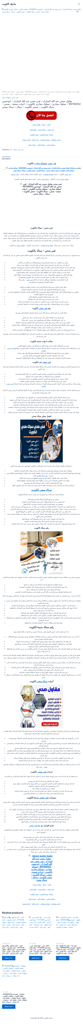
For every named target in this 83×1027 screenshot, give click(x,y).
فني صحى (46, 362)
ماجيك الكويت (9, 3)
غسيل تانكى (32, 145)
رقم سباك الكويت (42, 476)
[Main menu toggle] (79, 4)
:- (80, 596)
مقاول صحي (21, 245)
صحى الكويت (34, 135)
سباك (43, 125)
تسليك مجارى (50, 145)
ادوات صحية (26, 140)
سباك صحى (42, 130)
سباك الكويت (44, 135)
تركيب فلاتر (35, 140)
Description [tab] (6, 159)
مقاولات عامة (76, 92)
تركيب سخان (15, 174)
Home (4, 92)
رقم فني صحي (34, 825)
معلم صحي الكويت (47, 245)
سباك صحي (42, 681)
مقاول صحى (36, 125)
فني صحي (14, 97)
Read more (9, 958)
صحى (49, 125)
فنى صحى (50, 130)
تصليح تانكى (41, 145)
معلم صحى (32, 130)
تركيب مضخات (56, 140)
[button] (77, 11)
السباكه (35, 519)
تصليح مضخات (45, 140)
